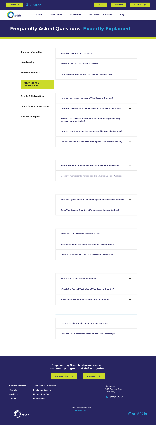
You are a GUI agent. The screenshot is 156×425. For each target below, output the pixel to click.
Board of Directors (17, 386)
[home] (14, 14)
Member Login (140, 5)
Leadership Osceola (42, 390)
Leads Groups (39, 398)
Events (100, 5)
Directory (119, 5)
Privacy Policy (80, 410)
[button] (40, 15)
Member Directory (64, 376)
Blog (122, 15)
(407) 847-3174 (116, 397)
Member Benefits (41, 394)
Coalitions (13, 394)
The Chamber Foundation (100, 15)
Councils (13, 390)
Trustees (13, 398)
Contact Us (14, 5)
